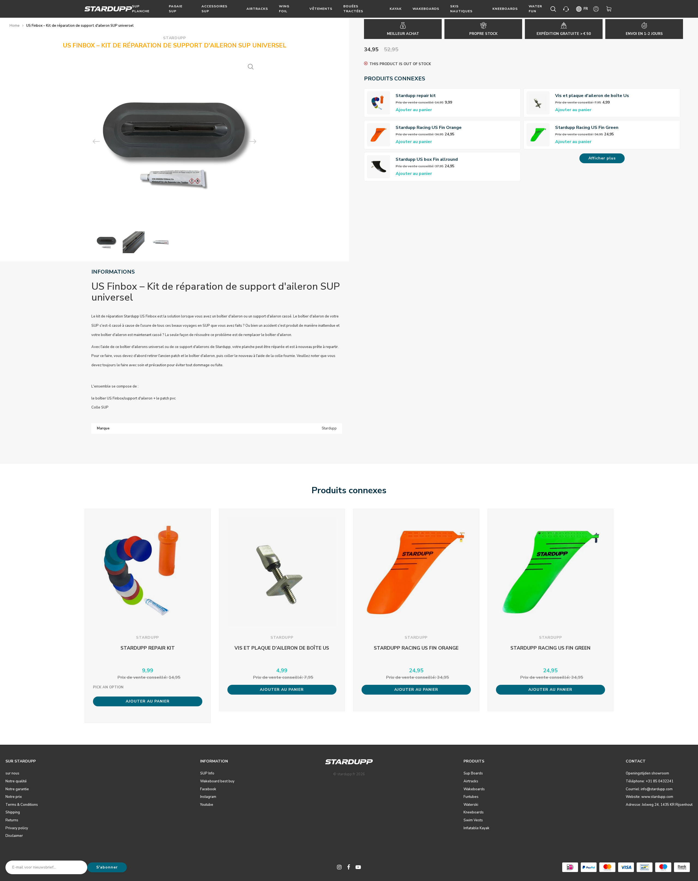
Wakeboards (426, 9)
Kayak (396, 9)
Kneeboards (505, 9)
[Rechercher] (554, 9)
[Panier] (609, 9)
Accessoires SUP (214, 8)
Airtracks (257, 9)
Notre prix (13, 796)
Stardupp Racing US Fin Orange (429, 128)
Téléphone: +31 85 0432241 (649, 781)
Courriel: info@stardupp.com (649, 789)
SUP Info (207, 773)
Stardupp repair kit (416, 96)
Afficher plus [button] (602, 158)
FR (585, 8)
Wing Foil (284, 8)
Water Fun (535, 8)
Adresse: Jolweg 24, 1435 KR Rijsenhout (659, 804)
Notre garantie (17, 789)
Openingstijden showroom (647, 773)
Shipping (12, 812)
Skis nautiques (461, 8)
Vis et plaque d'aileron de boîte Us (592, 96)
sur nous (12, 773)
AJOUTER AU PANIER (148, 701)
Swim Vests (473, 820)
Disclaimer (14, 835)
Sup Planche (140, 8)
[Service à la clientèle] (567, 9)
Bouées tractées (353, 8)
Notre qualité (16, 781)
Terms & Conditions (21, 804)
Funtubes (471, 796)
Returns (11, 820)
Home (15, 25)
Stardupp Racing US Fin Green (586, 128)
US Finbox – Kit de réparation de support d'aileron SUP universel (80, 25)
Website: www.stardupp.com (649, 796)
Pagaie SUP (175, 8)
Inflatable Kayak (476, 828)
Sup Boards (473, 773)
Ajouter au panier (414, 110)
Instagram (208, 796)
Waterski (471, 804)
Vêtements (320, 9)
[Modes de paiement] (570, 867)
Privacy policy (16, 828)
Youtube (206, 804)
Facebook (208, 789)
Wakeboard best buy (217, 781)
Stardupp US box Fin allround (427, 159)
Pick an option (108, 687)
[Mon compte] (597, 9)
